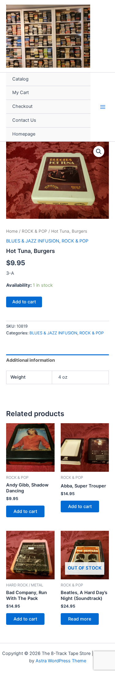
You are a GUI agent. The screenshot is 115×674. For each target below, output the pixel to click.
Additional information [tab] (30, 360)
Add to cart (24, 302)
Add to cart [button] (25, 511)
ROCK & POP (34, 231)
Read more (79, 619)
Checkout (22, 106)
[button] (98, 151)
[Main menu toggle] (103, 107)
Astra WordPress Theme (61, 661)
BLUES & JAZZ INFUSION (32, 241)
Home (12, 231)
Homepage (23, 134)
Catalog (20, 79)
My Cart (20, 92)
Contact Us (24, 120)
